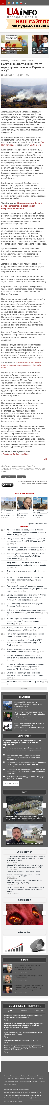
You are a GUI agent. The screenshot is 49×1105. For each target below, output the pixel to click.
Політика (24, 1076)
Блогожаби (24, 900)
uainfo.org (27, 1092)
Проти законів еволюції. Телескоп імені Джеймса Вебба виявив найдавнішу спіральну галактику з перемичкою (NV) (26, 858)
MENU (3, 2)
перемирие (21, 477)
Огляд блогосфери (24, 1081)
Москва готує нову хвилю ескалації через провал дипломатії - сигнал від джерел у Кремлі (24, 621)
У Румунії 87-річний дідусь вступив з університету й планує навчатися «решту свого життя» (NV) (25, 866)
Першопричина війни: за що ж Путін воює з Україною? (28, 977)
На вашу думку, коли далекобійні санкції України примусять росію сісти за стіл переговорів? (22, 742)
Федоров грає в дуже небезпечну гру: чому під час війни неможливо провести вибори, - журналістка (29, 715)
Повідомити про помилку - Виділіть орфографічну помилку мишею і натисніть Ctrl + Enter (23, 469)
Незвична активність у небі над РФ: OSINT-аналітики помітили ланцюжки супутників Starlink (24, 642)
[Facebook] (12, 3)
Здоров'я (40, 1078)
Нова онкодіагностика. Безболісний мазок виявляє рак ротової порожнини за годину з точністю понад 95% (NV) (23, 874)
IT (35, 1078)
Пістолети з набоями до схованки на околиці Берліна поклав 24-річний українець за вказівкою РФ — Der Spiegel (25, 666)
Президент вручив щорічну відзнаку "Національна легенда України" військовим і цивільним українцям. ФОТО (23, 818)
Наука (17, 1078)
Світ (5, 1078)
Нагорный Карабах (8, 477)
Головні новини (15, 1076)
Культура (10, 1078)
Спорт (6, 1081)
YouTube (25, 454)
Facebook (7, 454)
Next (46, 45)
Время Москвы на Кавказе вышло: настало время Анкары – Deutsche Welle (21, 365)
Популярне (34, 1006)
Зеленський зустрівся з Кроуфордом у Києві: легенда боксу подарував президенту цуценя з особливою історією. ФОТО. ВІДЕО (24, 1048)
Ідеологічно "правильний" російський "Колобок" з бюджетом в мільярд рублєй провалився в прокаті (28, 988)
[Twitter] (16, 3)
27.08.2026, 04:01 (13, 893)
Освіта (27, 1078)
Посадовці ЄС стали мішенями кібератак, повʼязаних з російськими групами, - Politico (28, 704)
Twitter (16, 454)
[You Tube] (20, 3)
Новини (24, 526)
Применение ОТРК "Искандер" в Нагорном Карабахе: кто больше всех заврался (40, 516)
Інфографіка (24, 932)
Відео (15, 1081)
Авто (32, 1078)
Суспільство (32, 1076)
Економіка (40, 1076)
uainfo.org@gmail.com (32, 1098)
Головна (6, 1076)
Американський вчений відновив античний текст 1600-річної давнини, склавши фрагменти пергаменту (26, 532)
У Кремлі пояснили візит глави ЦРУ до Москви (21, 1040)
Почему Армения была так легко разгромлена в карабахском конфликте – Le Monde (22, 206)
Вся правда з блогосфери (10, 61)
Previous (2, 45)
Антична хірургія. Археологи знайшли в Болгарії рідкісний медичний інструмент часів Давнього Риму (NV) (25, 889)
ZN (45, 459)
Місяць (24, 1011)
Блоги (24, 960)
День (10, 1011)
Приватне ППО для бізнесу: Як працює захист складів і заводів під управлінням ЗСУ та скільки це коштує (29, 725)
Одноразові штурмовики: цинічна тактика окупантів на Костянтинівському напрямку (27, 967)
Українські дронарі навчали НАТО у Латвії (24, 682)
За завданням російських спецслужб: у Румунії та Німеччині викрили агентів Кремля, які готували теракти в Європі (26, 597)
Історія (22, 1078)
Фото (24, 792)
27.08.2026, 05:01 (13, 878)
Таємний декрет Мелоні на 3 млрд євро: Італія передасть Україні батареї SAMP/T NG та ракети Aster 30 (26, 556)
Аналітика (24, 697)
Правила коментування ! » (37, 524)
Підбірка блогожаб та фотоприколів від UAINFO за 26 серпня (13, 50)
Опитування (24, 736)
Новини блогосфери (28, 61)
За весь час (38, 1011)
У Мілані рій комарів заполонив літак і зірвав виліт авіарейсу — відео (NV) (24, 882)
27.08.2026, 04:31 (13, 885)
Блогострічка (24, 852)
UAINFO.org (35, 145)
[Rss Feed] (8, 3)
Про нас (6, 1098)
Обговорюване (17, 1006)
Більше (24, 688)
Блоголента (34, 1081)
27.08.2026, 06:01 (13, 862)
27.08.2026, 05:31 (13, 869)
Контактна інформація (17, 1098)
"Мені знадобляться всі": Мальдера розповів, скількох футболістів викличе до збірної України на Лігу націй (27, 588)
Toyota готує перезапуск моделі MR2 (22, 571)
